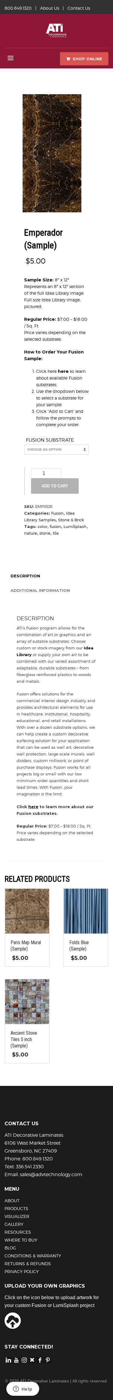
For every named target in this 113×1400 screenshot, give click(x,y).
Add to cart (55, 486)
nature (30, 533)
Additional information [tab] (40, 590)
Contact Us (78, 8)
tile (56, 533)
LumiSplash (75, 526)
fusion (55, 526)
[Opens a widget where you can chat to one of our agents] (22, 1389)
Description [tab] (25, 575)
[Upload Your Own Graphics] (13, 1320)
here (63, 371)
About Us (49, 8)
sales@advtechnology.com (51, 1174)
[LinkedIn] (8, 1359)
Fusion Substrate (50, 440)
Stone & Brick (71, 519)
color (42, 526)
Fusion (57, 513)
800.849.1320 (18, 8)
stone (44, 533)
